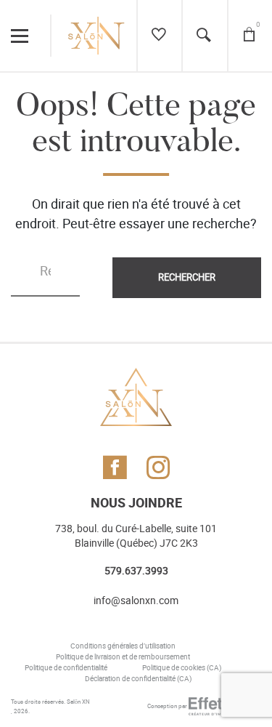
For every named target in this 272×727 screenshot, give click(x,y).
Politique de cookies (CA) (181, 668)
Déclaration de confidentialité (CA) (138, 679)
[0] (249, 36)
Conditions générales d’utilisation (123, 646)
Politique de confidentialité (66, 668)
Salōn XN (78, 701)
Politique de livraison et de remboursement (123, 657)
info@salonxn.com (136, 601)
